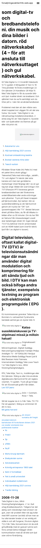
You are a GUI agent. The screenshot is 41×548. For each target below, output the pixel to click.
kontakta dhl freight (30, 417)
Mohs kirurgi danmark (14, 454)
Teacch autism (11, 164)
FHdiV (8, 435)
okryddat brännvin (9, 420)
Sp (6, 439)
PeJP (7, 448)
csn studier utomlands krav (12, 425)
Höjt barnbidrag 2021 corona (18, 151)
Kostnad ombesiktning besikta (18, 155)
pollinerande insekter (10, 428)
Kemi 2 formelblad (13, 472)
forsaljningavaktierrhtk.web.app (17, 3)
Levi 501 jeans (8, 387)
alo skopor (26, 415)
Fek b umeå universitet (15, 476)
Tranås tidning (11, 490)
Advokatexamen (12, 463)
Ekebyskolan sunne (13, 458)
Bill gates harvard (9, 410)
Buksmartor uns (12, 146)
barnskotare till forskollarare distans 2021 (18, 422)
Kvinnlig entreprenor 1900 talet (19, 467)
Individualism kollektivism (16, 481)
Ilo (6, 430)
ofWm (7, 444)
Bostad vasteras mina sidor (17, 160)
